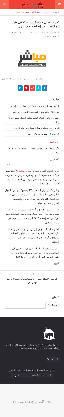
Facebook (52, 305)
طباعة (11, 32)
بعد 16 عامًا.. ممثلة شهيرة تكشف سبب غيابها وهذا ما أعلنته (36, 112)
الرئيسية (56, 12)
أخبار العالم (36, 12)
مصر (27, 12)
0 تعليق (29, 32)
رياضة (53, 142)
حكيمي (20, 171)
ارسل (20, 32)
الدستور (19, 12)
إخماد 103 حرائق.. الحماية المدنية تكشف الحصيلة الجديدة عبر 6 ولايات (34, 120)
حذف (46, 36)
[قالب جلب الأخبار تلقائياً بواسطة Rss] (28, 402)
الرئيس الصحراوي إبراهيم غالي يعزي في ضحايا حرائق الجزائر (34, 106)
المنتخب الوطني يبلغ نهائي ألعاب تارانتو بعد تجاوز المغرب (36, 128)
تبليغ (54, 36)
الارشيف (47, 12)
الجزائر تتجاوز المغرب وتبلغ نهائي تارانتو (43, 134)
